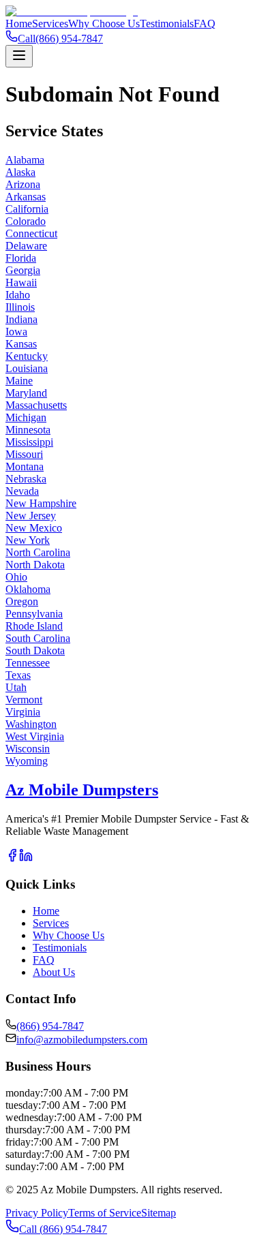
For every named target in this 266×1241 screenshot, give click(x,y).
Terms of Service (104, 1213)
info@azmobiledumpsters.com (81, 1039)
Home (18, 23)
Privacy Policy (36, 1213)
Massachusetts (36, 405)
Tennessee (27, 663)
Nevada (22, 491)
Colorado (25, 221)
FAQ (205, 23)
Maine (19, 380)
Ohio (16, 577)
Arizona (22, 184)
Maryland (26, 393)
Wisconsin (27, 748)
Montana (24, 466)
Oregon (21, 601)
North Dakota (35, 564)
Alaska (20, 172)
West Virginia (34, 736)
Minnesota (27, 429)
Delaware (26, 245)
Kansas (21, 344)
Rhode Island (34, 626)
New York (27, 540)
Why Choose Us (104, 23)
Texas (18, 675)
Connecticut (31, 233)
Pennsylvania (34, 613)
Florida (20, 258)
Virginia (22, 712)
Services (50, 23)
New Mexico (33, 528)
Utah (16, 687)
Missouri (24, 454)
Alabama (24, 160)
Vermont (23, 699)
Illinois (20, 307)
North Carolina (37, 552)
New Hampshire (40, 503)
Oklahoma (27, 589)
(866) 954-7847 (50, 1026)
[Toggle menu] (19, 56)
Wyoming (26, 761)
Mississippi (29, 442)
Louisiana (26, 368)
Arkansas (25, 196)
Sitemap (158, 1213)
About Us (54, 972)
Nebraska (25, 479)
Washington (31, 724)
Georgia (22, 270)
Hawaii (21, 282)
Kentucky (26, 356)
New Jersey (30, 515)
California (26, 209)
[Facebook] (12, 858)
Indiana (21, 319)
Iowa (16, 331)
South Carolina (37, 638)
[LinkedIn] (26, 858)
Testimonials (167, 23)
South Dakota (35, 650)
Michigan (25, 417)
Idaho (17, 295)
